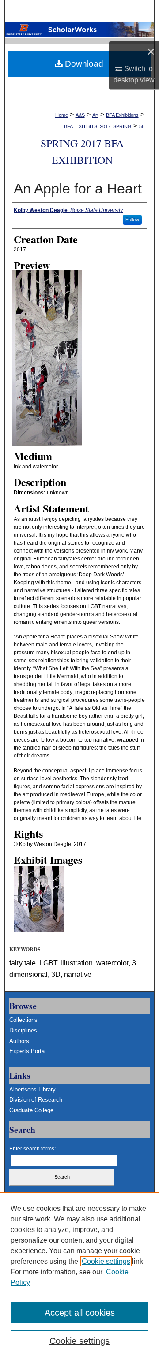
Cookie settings (106, 1261)
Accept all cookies (80, 1312)
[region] (79, 1277)
